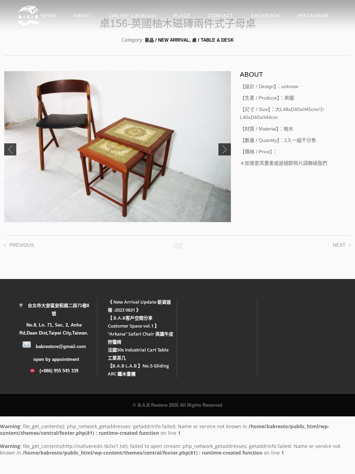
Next (224, 149)
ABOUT (82, 15)
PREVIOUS (21, 245)
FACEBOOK (265, 15)
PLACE (182, 15)
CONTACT (221, 15)
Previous (10, 149)
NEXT (339, 245)
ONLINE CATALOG (132, 15)
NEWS (48, 15)
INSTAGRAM (313, 15)
